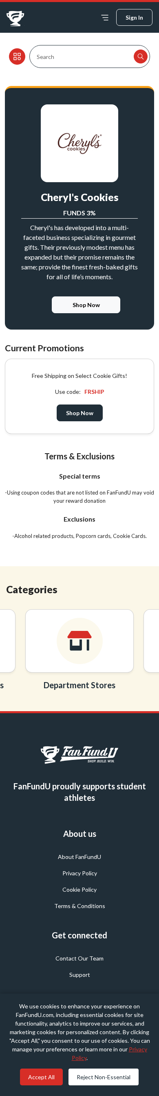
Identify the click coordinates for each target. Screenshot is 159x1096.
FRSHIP (94, 391)
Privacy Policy (79, 873)
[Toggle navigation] (105, 17)
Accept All (41, 1076)
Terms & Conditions (79, 905)
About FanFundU (79, 856)
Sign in (134, 17)
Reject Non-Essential (103, 1076)
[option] (79, 652)
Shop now (79, 412)
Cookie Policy (79, 889)
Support (79, 974)
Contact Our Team (79, 958)
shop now (86, 304)
